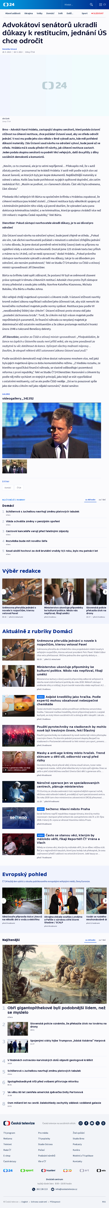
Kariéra (76, 1149)
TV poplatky (44, 1138)
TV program (9, 1132)
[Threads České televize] (103, 1123)
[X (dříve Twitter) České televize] (97, 1123)
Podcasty (77, 1144)
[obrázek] (54, 85)
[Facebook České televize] (86, 1123)
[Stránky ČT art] (84, 1170)
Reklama (7, 1138)
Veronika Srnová (9, 49)
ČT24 (19, 487)
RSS (104, 1201)
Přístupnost (55, 1201)
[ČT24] (8, 4)
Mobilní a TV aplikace (83, 1155)
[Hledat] (91, 4)
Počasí (41, 1149)
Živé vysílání (78, 1132)
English (25, 1201)
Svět (60, 13)
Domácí (50, 13)
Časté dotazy (9, 1161)
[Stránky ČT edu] (101, 1170)
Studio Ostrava (45, 1144)
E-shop (6, 1155)
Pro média (43, 1132)
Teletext (7, 1144)
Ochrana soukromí (39, 1201)
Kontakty (77, 1161)
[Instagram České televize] (80, 1123)
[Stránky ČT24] (7, 1170)
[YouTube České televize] (92, 1123)
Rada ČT (7, 1149)
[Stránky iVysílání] (48, 1170)
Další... (70, 13)
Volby (39, 13)
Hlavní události (12, 13)
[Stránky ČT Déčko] (67, 1170)
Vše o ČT (42, 1161)
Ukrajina (28, 13)
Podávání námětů (46, 1155)
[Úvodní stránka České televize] (19, 1123)
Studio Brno (78, 1138)
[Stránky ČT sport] (27, 1170)
